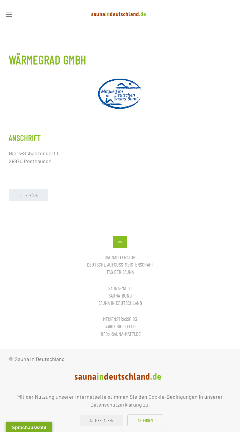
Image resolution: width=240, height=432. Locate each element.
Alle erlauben (101, 420)
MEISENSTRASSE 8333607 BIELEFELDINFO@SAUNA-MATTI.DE (120, 326)
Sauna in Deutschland (120, 303)
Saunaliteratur (120, 257)
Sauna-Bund (120, 295)
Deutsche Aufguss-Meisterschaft (120, 264)
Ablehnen (145, 420)
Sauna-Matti (120, 288)
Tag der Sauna (120, 272)
